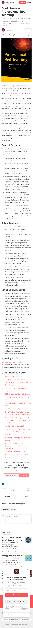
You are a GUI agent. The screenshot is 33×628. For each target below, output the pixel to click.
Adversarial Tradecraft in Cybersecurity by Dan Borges (15, 378)
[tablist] (9, 509)
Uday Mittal (9, 29)
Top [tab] (4, 533)
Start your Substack (11, 619)
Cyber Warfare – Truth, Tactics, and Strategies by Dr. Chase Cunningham (17, 413)
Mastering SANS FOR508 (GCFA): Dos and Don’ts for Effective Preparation (11, 540)
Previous (7, 497)
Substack (7, 624)
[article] (16, 544)
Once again (11, 93)
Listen (29, 30)
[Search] (30, 533)
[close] (27, 569)
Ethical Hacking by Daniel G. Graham (18, 394)
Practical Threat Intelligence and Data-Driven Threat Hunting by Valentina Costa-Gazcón (18, 420)
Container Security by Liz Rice (15, 451)
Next (26, 497)
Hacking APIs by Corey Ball (14, 426)
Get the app (25, 619)
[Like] (2, 551)
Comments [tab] (6, 509)
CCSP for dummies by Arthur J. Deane (18, 409)
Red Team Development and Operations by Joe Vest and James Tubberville (16, 446)
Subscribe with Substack (17, 602)
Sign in (29, 2)
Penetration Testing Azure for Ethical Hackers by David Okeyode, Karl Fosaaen (17, 432)
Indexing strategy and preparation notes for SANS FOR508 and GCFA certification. (11, 545)
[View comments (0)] (10, 35)
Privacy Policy (22, 610)
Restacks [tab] (13, 509)
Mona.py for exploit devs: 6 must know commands (11, 557)
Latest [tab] (8, 533)
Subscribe (22, 2)
